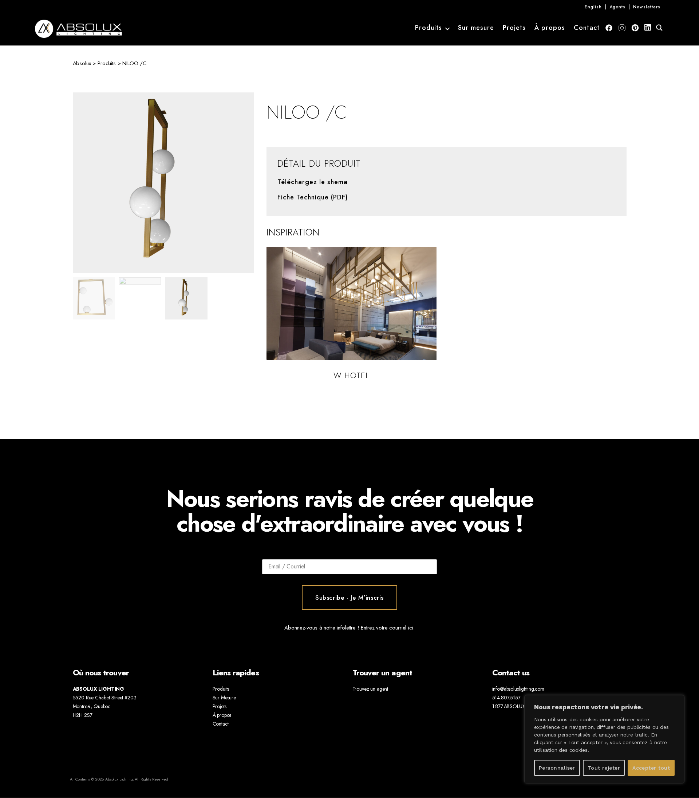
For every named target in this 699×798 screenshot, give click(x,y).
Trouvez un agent (370, 688)
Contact (587, 28)
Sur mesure (476, 28)
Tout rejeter (604, 768)
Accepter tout (651, 768)
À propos (549, 28)
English (593, 6)
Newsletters (646, 6)
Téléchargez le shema (312, 182)
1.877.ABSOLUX (508, 706)
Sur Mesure (224, 697)
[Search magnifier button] (659, 27)
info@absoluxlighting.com (518, 688)
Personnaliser (557, 768)
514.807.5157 (506, 697)
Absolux (82, 63)
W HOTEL (351, 375)
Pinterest (635, 28)
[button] (233, 183)
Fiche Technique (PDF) (312, 197)
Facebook (609, 28)
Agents (617, 6)
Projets (514, 28)
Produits (428, 28)
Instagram (622, 28)
